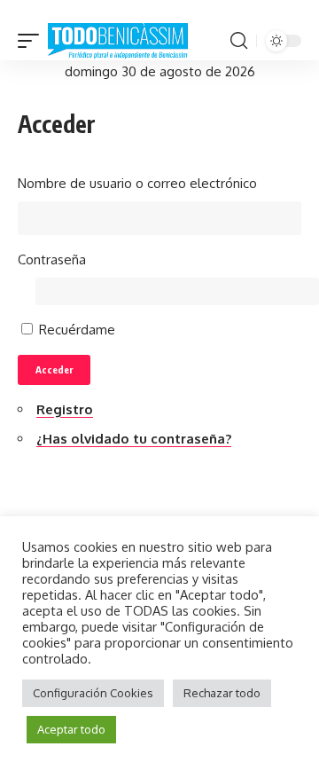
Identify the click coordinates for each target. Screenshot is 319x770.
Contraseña (52, 259)
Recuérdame (77, 329)
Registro (64, 409)
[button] (33, 41)
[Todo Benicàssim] (118, 41)
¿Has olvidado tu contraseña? (133, 438)
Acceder (54, 369)
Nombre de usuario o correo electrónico (137, 183)
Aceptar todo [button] (71, 729)
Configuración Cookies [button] (93, 693)
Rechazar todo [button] (222, 693)
